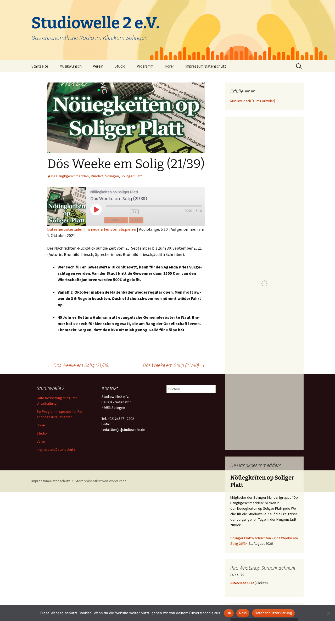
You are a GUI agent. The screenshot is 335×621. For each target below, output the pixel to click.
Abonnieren (116, 220)
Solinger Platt (131, 176)
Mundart (97, 176)
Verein (98, 66)
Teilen (136, 220)
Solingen (112, 176)
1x (134, 212)
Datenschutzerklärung (273, 613)
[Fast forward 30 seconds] (147, 212)
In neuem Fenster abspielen (111, 229)
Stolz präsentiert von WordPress (100, 481)
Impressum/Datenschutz (205, 66)
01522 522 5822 (242, 582)
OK (228, 613)
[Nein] (328, 613)
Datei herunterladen (65, 229)
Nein (243, 613)
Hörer (169, 66)
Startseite (39, 66)
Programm (145, 66)
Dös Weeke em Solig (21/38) (78, 365)
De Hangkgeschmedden (70, 176)
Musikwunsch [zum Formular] (252, 100)
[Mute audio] (112, 212)
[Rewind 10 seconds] (124, 212)
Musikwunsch (70, 66)
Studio (120, 66)
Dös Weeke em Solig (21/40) (174, 365)
